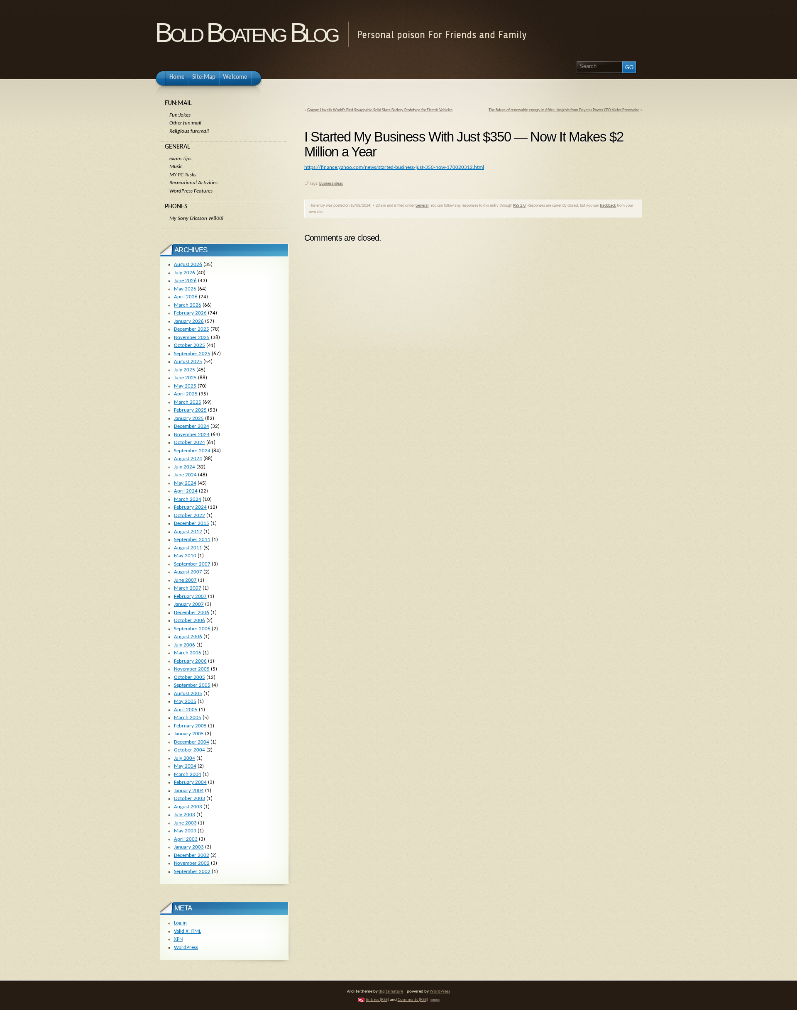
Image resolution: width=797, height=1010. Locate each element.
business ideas (331, 183)
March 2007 (187, 588)
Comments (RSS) (413, 1000)
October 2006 (189, 620)
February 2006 (190, 661)
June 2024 (185, 475)
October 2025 (189, 345)
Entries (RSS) (377, 1000)
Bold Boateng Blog (246, 32)
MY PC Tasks (182, 175)
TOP (435, 1000)
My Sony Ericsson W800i (196, 218)
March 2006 (187, 653)
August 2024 (188, 458)
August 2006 (188, 636)
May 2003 (185, 831)
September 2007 (192, 564)
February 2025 (190, 410)
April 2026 (186, 297)
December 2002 (191, 855)
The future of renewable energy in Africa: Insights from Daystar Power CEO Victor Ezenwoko (564, 110)
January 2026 (189, 321)
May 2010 (185, 556)
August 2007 (188, 572)
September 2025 (192, 353)
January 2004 (189, 790)
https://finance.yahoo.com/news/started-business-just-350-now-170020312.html (394, 167)
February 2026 (190, 313)
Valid (187, 931)
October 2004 (189, 750)
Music (175, 166)
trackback (608, 205)
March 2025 (187, 402)
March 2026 (187, 305)
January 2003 (189, 847)
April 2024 (186, 491)
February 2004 (190, 782)
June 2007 (185, 580)
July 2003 (184, 814)
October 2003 (189, 798)
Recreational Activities (193, 182)
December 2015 (191, 523)
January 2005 (189, 734)
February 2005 (190, 726)
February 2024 (190, 507)
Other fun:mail (185, 123)
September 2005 (192, 685)
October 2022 (189, 515)
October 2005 (189, 677)
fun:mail (178, 103)
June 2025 (185, 378)
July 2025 (184, 370)
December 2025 (191, 329)
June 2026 (185, 280)
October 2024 (189, 442)
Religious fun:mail (189, 131)
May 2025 (185, 386)
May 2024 (185, 483)
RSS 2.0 (519, 205)
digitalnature (391, 991)
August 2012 (188, 531)
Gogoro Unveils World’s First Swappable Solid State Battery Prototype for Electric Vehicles (379, 110)
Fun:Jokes (180, 115)
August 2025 (188, 361)
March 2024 (187, 499)
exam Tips (180, 158)
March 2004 (187, 774)
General (422, 205)
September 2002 (192, 871)
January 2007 (189, 604)
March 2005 (187, 717)
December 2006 (191, 612)
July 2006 (184, 645)
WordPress (186, 947)
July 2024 (184, 467)
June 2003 (185, 823)
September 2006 (192, 629)
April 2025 (186, 394)
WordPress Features (191, 191)
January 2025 (189, 418)
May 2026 (185, 289)
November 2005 (192, 669)
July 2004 (184, 758)
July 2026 (184, 273)
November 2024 (192, 434)
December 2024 (191, 426)
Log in (180, 923)
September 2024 (192, 451)
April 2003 (186, 839)
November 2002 (192, 863)
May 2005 (185, 701)
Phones (176, 206)
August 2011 (188, 548)
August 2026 (188, 264)
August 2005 (188, 693)
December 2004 (191, 742)
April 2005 (186, 709)
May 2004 (185, 766)
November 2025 (192, 337)
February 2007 (190, 596)
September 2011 (192, 539)
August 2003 (188, 807)
